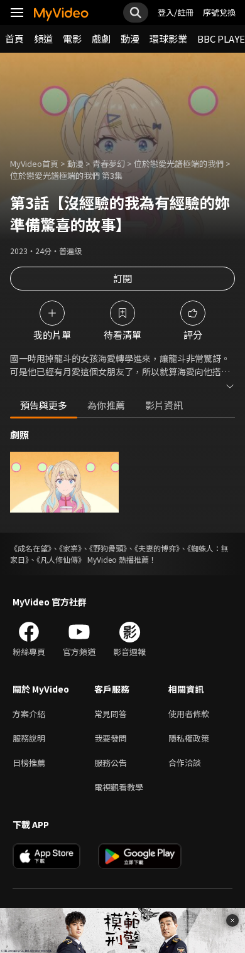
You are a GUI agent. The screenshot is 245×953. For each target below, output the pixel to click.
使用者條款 (188, 714)
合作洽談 (184, 763)
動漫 (130, 38)
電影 (72, 38)
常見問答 (110, 714)
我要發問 (110, 738)
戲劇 (101, 38)
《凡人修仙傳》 (60, 559)
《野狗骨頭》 (108, 548)
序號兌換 (219, 12)
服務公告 (110, 763)
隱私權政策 (188, 738)
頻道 (43, 38)
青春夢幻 (108, 163)
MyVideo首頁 (34, 163)
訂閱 (122, 278)
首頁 (14, 38)
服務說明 (29, 738)
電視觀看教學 (118, 787)
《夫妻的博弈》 (157, 548)
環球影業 (168, 38)
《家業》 (70, 548)
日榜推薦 (29, 763)
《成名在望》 (31, 548)
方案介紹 (29, 714)
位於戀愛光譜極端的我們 (179, 163)
